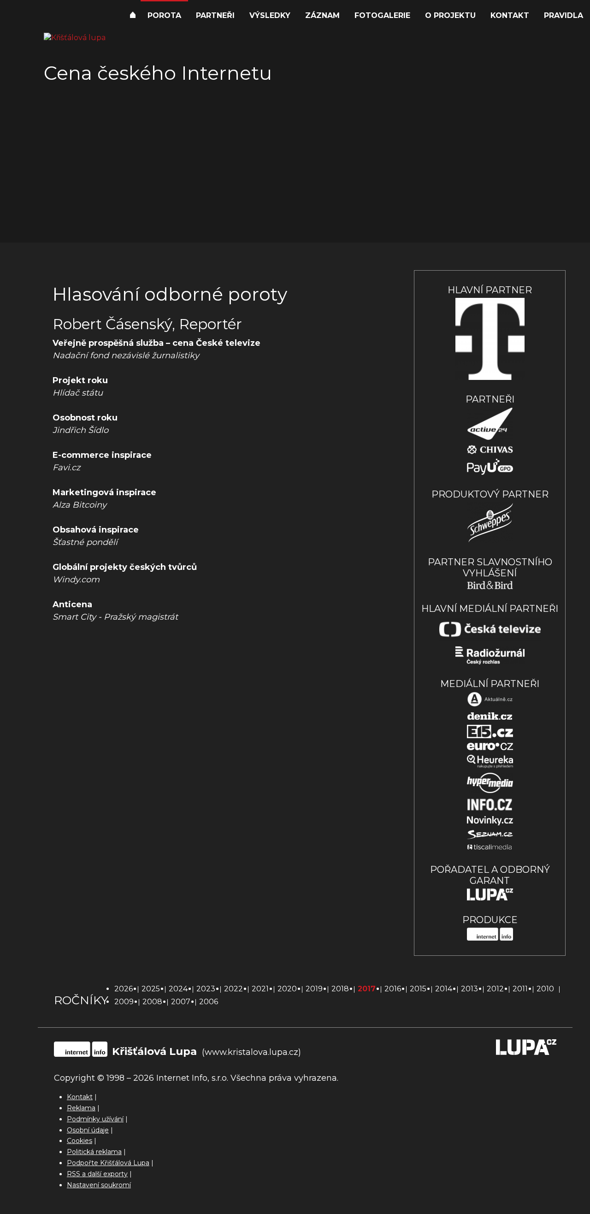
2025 (151, 988)
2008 (152, 1001)
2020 (287, 988)
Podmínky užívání (95, 1119)
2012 (495, 988)
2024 (178, 988)
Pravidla (563, 15)
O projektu (450, 15)
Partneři (215, 15)
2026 (123, 988)
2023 (205, 988)
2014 (443, 988)
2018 (340, 988)
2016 (392, 988)
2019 (314, 988)
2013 (469, 988)
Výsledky (269, 15)
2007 (180, 1001)
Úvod (133, 16)
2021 (260, 988)
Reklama (81, 1108)
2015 (418, 988)
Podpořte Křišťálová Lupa (108, 1163)
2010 (545, 988)
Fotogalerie (382, 15)
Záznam (322, 15)
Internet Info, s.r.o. (192, 1078)
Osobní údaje (88, 1130)
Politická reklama (94, 1152)
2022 (233, 988)
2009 (124, 1001)
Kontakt (509, 15)
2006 (208, 1001)
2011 (520, 988)
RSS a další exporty (97, 1174)
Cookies (79, 1141)
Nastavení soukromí (99, 1185)
